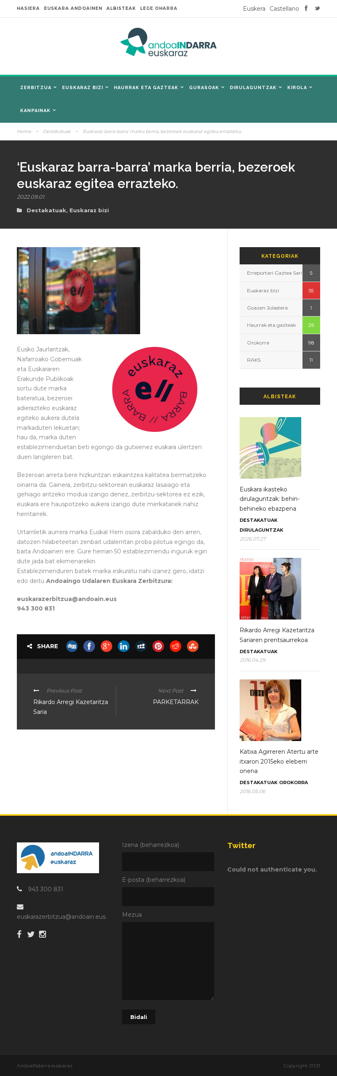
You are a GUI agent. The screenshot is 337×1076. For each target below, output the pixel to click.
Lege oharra (159, 8)
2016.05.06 (252, 791)
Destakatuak (57, 131)
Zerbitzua (35, 87)
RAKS (254, 360)
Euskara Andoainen (73, 8)
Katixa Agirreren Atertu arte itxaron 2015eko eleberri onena (279, 761)
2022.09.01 (30, 196)
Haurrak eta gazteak (146, 87)
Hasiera (28, 8)
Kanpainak (35, 110)
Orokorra (258, 343)
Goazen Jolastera (267, 308)
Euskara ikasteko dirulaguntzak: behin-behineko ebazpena (270, 499)
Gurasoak (204, 87)
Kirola (297, 87)
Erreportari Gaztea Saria (276, 273)
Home (24, 131)
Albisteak (121, 8)
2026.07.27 (252, 539)
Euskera (254, 8)
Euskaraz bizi (82, 87)
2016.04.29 (252, 660)
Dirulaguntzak (253, 87)
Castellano (284, 8)
